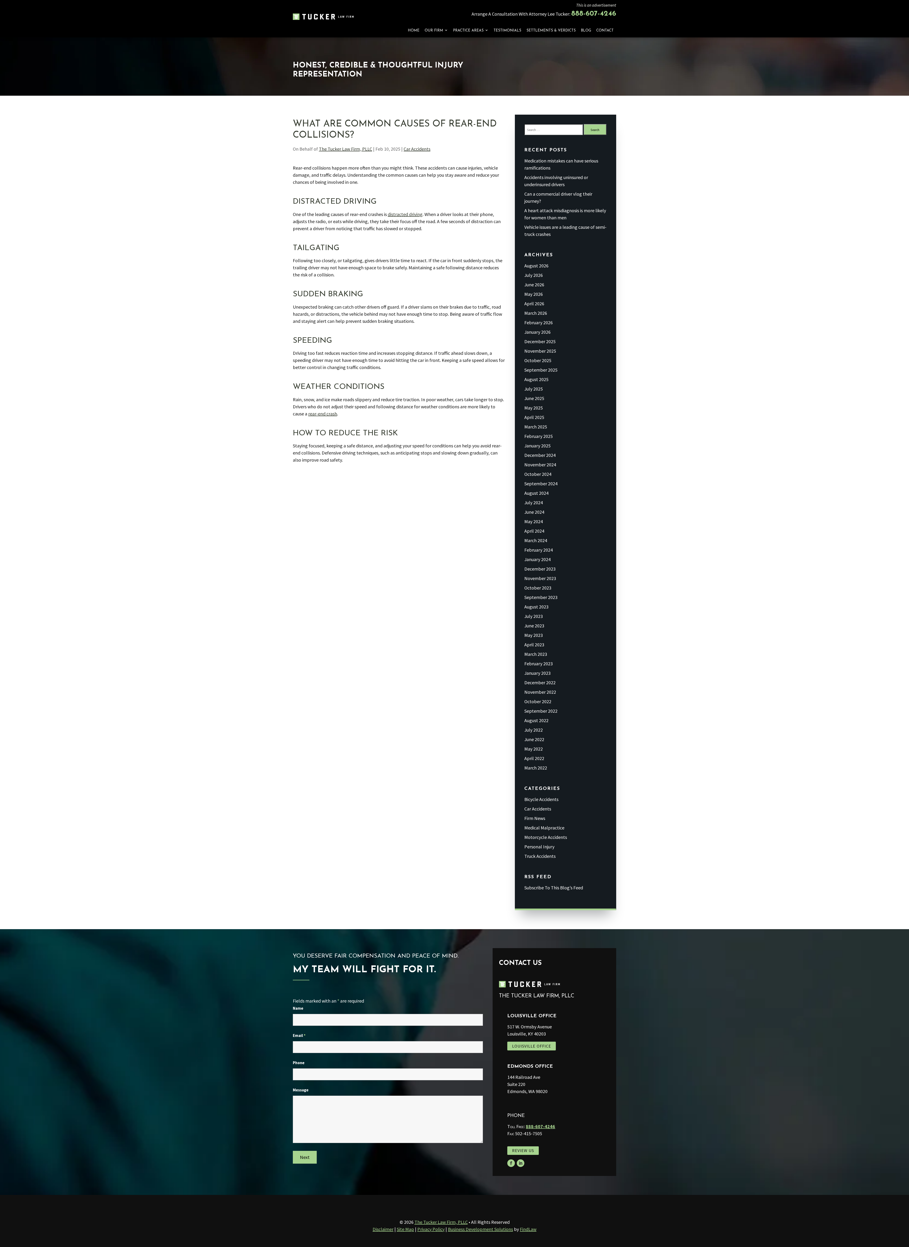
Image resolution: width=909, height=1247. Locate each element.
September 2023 (540, 597)
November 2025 (540, 351)
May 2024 (533, 521)
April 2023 (534, 645)
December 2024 (540, 455)
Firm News (534, 818)
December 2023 (540, 569)
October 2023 (537, 588)
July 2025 (533, 389)
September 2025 (540, 370)
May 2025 (533, 408)
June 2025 (534, 398)
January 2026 (537, 332)
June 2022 (534, 739)
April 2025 (534, 417)
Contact (605, 30)
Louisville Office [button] (531, 1046)
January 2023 (537, 673)
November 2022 (540, 692)
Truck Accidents (540, 856)
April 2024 (534, 531)
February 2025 (538, 436)
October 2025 (537, 360)
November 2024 (540, 465)
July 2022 (533, 730)
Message (300, 1090)
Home (413, 30)
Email (299, 1035)
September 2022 (540, 711)
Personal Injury (539, 847)
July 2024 (533, 502)
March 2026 (535, 313)
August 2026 (536, 266)
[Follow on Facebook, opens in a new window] (511, 1163)
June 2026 (534, 285)
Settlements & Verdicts (551, 30)
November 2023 (540, 578)
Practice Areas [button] (468, 30)
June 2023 (534, 626)
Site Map (405, 1229)
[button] (904, 1212)
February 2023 (538, 663)
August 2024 (536, 493)
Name (298, 1008)
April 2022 (534, 758)
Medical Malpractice (544, 828)
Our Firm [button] (434, 30)
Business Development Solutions (480, 1229)
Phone (298, 1062)
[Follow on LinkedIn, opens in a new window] (520, 1163)
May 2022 (533, 749)
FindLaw (528, 1229)
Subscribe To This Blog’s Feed (553, 888)
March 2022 (535, 768)
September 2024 (540, 483)
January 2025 (537, 446)
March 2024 (535, 540)
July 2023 (533, 616)
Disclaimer (383, 1229)
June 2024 (534, 512)
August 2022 (536, 720)
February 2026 (538, 322)
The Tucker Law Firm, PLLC (345, 149)
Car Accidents (417, 149)
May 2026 (533, 294)
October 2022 (537, 701)
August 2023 (536, 607)
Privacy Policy (431, 1229)
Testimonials (507, 30)
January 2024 (537, 559)
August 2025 (536, 379)
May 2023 (533, 635)
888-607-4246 (593, 14)
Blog (586, 30)
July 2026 (533, 275)
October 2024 (537, 474)
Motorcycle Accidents (545, 837)
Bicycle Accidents (541, 799)
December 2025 (540, 341)
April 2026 (534, 303)
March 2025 (535, 427)
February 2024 (538, 550)
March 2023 (535, 654)
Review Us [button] (523, 1150)
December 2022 (540, 682)
